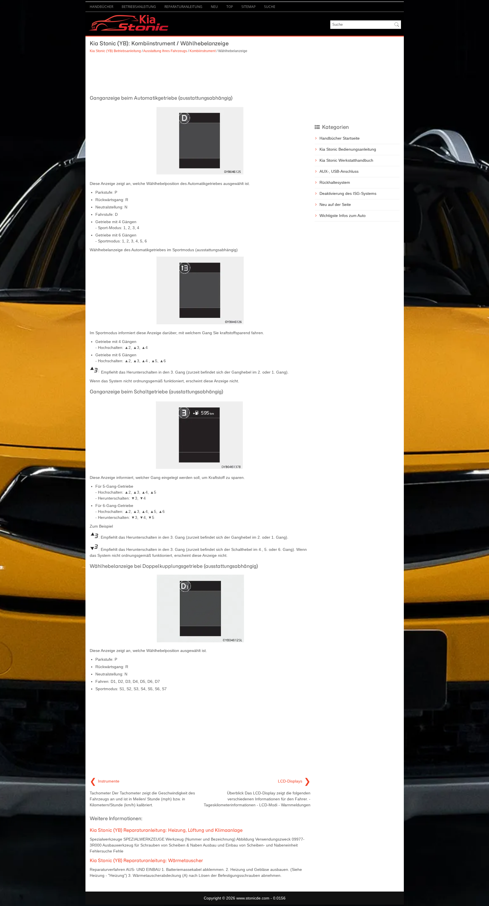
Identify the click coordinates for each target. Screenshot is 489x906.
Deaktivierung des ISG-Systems (347, 193)
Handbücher (101, 6)
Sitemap (248, 6)
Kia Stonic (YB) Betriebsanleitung (115, 51)
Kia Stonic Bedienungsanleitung (347, 149)
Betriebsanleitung (139, 6)
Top (229, 6)
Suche (269, 6)
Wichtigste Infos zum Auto (342, 215)
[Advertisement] (200, 73)
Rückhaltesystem (334, 182)
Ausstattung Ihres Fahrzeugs (165, 51)
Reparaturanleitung (183, 6)
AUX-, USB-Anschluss (339, 171)
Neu (214, 6)
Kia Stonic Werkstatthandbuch (346, 160)
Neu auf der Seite (335, 204)
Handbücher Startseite (339, 138)
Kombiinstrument (203, 51)
